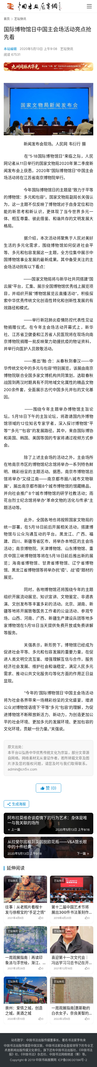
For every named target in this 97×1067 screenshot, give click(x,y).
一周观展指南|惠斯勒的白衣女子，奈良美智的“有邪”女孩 (70, 1011)
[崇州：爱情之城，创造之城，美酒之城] (25, 990)
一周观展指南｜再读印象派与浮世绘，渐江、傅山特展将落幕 (24, 960)
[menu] (89, 6)
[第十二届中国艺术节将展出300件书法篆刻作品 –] (71, 889)
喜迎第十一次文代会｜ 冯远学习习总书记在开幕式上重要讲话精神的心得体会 (70, 960)
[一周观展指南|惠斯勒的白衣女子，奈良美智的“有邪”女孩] (71, 990)
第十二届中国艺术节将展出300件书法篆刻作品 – (70, 910)
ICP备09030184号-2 (72, 1060)
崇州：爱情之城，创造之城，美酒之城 (24, 1011)
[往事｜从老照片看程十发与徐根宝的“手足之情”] (25, 889)
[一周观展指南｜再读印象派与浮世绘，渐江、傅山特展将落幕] (25, 939)
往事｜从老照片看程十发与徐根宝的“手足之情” (25, 910)
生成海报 (18, 804)
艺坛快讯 (66, 49)
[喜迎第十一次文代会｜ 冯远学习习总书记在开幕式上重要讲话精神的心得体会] (71, 939)
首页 (7, 19)
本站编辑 (10, 49)
